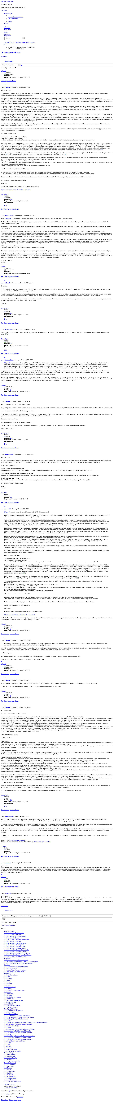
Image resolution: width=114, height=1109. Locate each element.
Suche (6, 32)
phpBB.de (20, 1097)
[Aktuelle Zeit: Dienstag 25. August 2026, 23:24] (4, 45)
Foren (6, 23)
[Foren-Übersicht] (7, 1)
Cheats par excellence (11, 53)
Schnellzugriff (8, 13)
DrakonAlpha (4, 194)
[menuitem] (15, 17)
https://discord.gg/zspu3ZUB (17, 840)
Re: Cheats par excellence (10, 209)
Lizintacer (3, 846)
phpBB (10, 1091)
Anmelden (7, 34)
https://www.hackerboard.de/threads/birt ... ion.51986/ (16, 190)
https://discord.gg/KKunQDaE (42, 841)
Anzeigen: (5, 916)
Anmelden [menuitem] (7, 28)
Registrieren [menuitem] (7, 29)
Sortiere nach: (21, 916)
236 (11, 199)
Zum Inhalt (4, 10)
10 (11, 497)
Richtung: (39, 916)
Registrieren (7, 35)
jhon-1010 (4, 492)
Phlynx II (3, 71)
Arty (7, 1094)
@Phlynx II (8, 218)
